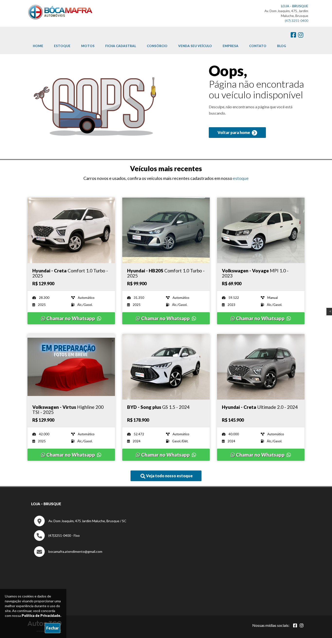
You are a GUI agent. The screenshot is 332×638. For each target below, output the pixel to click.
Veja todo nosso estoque (169, 475)
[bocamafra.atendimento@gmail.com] (68, 556)
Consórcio (157, 46)
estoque (241, 178)
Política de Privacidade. (41, 615)
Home (38, 46)
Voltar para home (234, 132)
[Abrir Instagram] (302, 625)
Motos (88, 46)
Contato (257, 46)
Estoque (62, 46)
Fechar (52, 628)
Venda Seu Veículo (195, 46)
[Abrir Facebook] (295, 625)
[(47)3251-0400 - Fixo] (57, 539)
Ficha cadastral (120, 46)
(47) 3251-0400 (296, 20)
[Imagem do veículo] (71, 230)
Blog (281, 46)
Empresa (230, 46)
